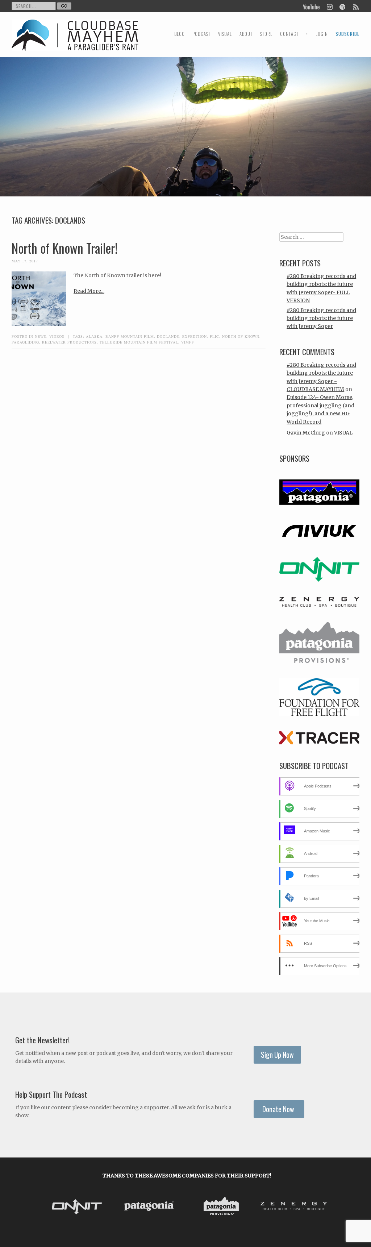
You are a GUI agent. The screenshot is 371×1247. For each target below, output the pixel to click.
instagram (329, 6)
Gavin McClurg (306, 432)
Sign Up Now (277, 1054)
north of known (240, 336)
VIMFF (187, 342)
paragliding (25, 342)
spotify (342, 6)
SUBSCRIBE (347, 33)
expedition (194, 336)
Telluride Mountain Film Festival (139, 342)
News (40, 336)
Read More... (89, 291)
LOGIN (322, 33)
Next (322, 1207)
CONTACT (289, 33)
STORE (266, 33)
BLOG (179, 33)
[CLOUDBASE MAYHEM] (75, 42)
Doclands (168, 336)
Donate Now (279, 1109)
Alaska (94, 336)
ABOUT (246, 33)
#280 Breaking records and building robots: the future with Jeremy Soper (321, 318)
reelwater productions (69, 342)
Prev (51, 1207)
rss (355, 6)
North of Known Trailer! (65, 247)
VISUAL (225, 33)
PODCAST (201, 33)
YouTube (311, 6)
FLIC (214, 336)
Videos (56, 336)
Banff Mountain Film (129, 336)
